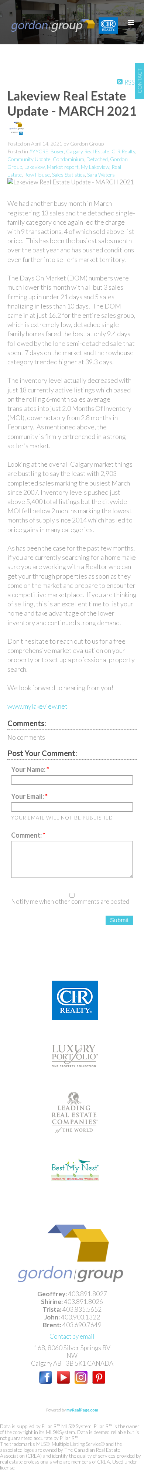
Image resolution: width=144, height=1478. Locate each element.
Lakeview (34, 167)
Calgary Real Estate (87, 151)
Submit (119, 920)
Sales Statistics (68, 174)
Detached (97, 159)
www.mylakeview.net (37, 706)
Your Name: (29, 769)
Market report (63, 167)
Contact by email (72, 1336)
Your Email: (28, 796)
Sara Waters (101, 174)
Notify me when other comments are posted (70, 901)
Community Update (29, 159)
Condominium (68, 159)
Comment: (27, 835)
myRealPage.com (82, 1409)
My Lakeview (95, 167)
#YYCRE (38, 151)
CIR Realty (123, 151)
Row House (37, 174)
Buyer (57, 151)
